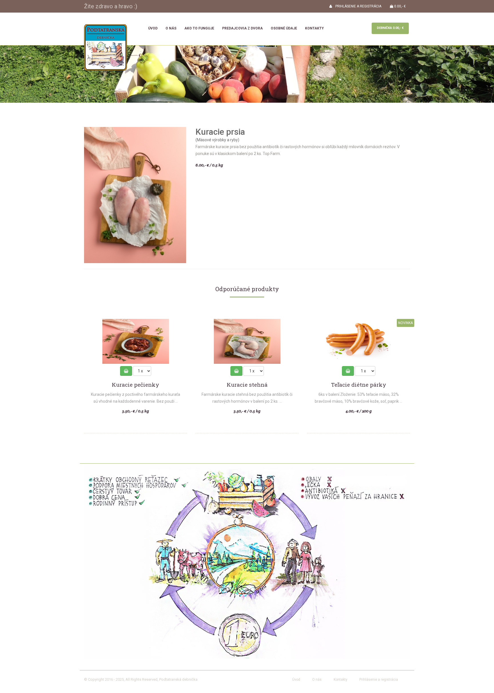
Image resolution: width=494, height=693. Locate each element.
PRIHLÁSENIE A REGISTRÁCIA (356, 6)
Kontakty (314, 28)
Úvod (153, 28)
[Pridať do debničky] (126, 371)
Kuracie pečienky (135, 385)
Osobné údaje (284, 28)
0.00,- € (399, 6)
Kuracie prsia (220, 132)
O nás (171, 28)
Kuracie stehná (247, 385)
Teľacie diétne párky (358, 385)
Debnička (390, 28)
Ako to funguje (199, 28)
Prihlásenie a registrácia (378, 680)
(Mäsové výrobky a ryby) (217, 140)
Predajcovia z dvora (242, 28)
